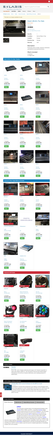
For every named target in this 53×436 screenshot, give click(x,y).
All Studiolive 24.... (23, 260)
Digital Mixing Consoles (31, 14)
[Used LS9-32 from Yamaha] (14, 36)
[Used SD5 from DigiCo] (42, 219)
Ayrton (37, 321)
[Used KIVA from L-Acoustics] (26, 341)
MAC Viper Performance (8, 318)
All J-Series (22, 322)
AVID (5, 229)
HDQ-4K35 (6, 288)
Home (12, 14)
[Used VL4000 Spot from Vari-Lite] (42, 282)
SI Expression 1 (23, 226)
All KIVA (21, 352)
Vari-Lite (37, 291)
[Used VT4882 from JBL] (11, 341)
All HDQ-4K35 (7, 293)
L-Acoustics (22, 351)
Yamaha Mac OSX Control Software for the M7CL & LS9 (26, 383)
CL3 (36, 196)
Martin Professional (24, 291)
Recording (19, 421)
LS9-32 (5, 75)
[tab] (8, 402)
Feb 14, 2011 (13, 385)
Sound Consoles (22, 14)
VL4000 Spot (38, 288)
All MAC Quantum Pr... (24, 293)
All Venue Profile (7, 230)
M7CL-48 (5, 196)
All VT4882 (6, 352)
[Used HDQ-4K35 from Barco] (11, 282)
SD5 (36, 226)
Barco (5, 291)
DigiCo (37, 229)
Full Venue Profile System (9, 226)
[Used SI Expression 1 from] (26, 219)
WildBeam (38, 318)
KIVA (21, 347)
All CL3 (37, 201)
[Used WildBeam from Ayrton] (42, 311)
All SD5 (37, 230)
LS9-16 (30, 414)
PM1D (21, 196)
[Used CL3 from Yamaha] (42, 190)
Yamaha (29, 25)
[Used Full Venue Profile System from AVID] (11, 219)
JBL (5, 351)
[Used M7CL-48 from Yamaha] (11, 190)
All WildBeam (38, 322)
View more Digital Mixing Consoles (33, 30)
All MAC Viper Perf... (8, 322)
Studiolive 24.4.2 (23, 255)
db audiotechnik (23, 321)
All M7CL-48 (6, 201)
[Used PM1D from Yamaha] (26, 190)
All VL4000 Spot (39, 293)
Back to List (7, 14)
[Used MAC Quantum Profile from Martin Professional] (26, 282)
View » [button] (6, 87)
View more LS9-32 (30, 29)
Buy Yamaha (13, 368)
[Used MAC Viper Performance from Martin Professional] (11, 311)
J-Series (21, 318)
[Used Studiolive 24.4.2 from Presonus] (26, 248)
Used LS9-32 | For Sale (35, 21)
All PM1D (22, 201)
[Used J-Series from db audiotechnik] (26, 311)
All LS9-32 (6, 79)
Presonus (22, 259)
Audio (16, 14)
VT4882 (5, 347)
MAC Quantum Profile (24, 288)
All (20, 230)
